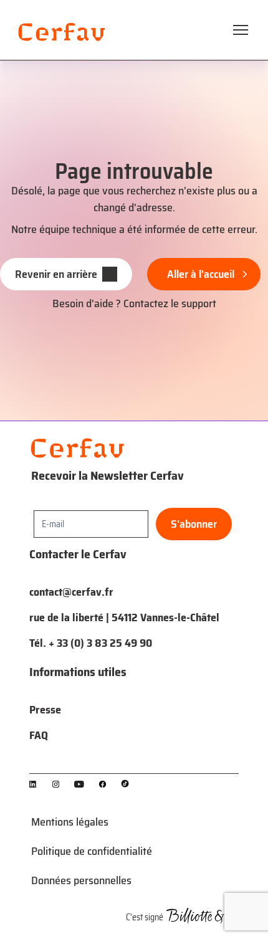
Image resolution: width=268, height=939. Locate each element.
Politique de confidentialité (91, 851)
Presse (45, 709)
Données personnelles (81, 880)
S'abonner (194, 524)
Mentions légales (69, 822)
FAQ (38, 735)
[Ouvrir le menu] (240, 30)
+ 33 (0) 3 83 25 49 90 (100, 643)
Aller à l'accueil (200, 274)
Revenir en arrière (56, 274)
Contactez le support (169, 303)
